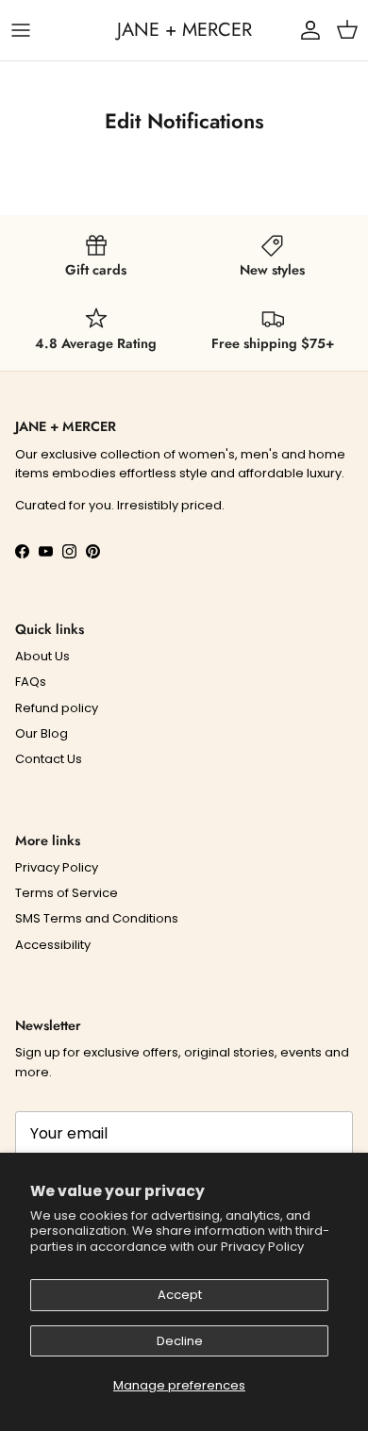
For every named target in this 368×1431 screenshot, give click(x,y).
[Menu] (21, 30)
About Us (42, 656)
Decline (180, 1341)
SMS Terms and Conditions (96, 918)
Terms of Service (66, 893)
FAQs (30, 682)
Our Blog (41, 733)
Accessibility (53, 945)
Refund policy (56, 708)
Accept (180, 1295)
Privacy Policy (262, 1247)
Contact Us (48, 759)
